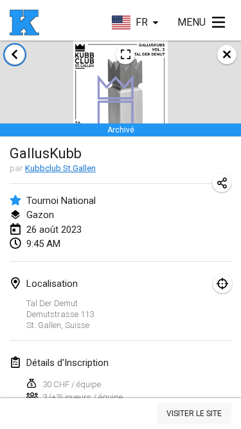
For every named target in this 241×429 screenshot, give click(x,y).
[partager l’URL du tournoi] (221, 182)
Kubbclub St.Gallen (60, 168)
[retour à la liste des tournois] (14, 54)
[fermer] (227, 54)
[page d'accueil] (24, 22)
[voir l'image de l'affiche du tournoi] (125, 54)
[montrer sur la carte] (222, 283)
